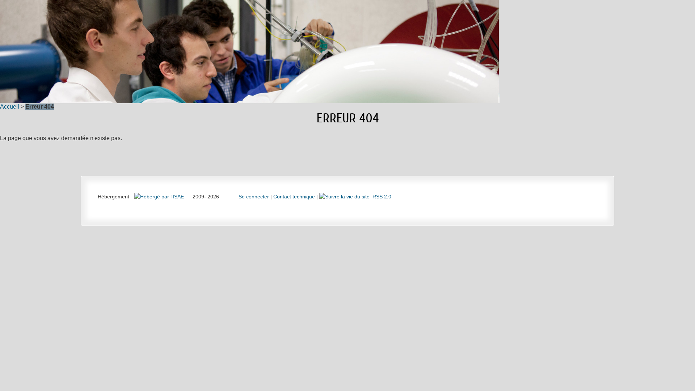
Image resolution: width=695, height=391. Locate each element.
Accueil (9, 107)
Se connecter (254, 196)
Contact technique (294, 196)
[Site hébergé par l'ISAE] (159, 196)
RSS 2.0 (380, 196)
